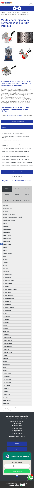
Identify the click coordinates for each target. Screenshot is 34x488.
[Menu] (31, 2)
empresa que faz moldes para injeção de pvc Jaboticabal (16, 148)
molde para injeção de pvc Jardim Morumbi (13, 133)
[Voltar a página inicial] (6, 3)
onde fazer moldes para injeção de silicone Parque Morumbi (17, 165)
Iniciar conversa (17, 471)
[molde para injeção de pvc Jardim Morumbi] (9, 54)
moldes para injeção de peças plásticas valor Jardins (15, 156)
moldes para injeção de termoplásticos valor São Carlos (16, 159)
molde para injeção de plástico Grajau (11, 140)
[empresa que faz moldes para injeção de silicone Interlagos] (25, 37)
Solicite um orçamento (17, 121)
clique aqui (19, 115)
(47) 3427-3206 (17, 428)
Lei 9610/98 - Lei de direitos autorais (23, 410)
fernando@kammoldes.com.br (18, 436)
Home (17, 443)
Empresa (17, 449)
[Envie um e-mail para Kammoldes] (19, 8)
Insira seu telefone (17, 462)
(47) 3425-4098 (17, 425)
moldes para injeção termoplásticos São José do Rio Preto (17, 162)
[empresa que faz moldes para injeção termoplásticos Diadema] (9, 37)
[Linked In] (17, 475)
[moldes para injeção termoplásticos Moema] (25, 54)
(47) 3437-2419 (11, 115)
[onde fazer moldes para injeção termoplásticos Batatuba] (9, 70)
